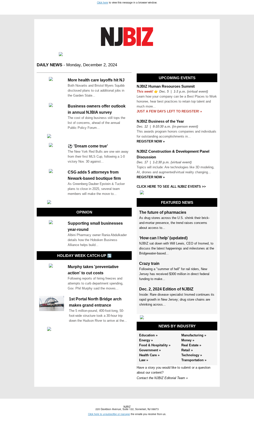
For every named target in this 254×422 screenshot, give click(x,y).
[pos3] (84, 202)
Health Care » (149, 355)
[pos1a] (127, 54)
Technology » (191, 355)
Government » (150, 350)
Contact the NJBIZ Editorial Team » (162, 378)
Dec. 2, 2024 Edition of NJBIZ (166, 289)
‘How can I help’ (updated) (163, 238)
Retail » (187, 350)
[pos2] (84, 136)
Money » (187, 340)
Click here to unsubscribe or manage (109, 414)
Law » (143, 360)
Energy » (146, 340)
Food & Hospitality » (154, 345)
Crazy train (149, 263)
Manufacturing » (193, 335)
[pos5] (177, 192)
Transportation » (193, 360)
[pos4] (84, 329)
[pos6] (177, 317)
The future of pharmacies (162, 212)
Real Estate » (191, 345)
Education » (148, 335)
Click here (102, 2)
